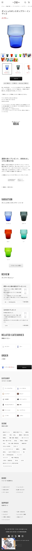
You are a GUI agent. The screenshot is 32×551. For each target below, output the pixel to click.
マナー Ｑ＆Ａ (6, 492)
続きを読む (26, 301)
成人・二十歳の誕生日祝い (10, 302)
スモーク (18, 72)
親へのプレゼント (25, 437)
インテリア (7, 393)
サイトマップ (20, 492)
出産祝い (5, 435)
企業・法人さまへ (21, 489)
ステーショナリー (23, 399)
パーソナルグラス (16, 6)
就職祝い (24, 449)
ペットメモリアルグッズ (8, 449)
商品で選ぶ (8, 6)
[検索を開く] (25, 2)
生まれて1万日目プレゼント (14, 452)
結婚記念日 (24, 443)
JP (16, 545)
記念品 (15, 440)
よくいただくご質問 (21, 514)
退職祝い (18, 449)
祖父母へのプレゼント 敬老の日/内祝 (10, 463)
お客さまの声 (5, 489)
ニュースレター (20, 487)
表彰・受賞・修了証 (7, 440)
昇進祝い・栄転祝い (24, 440)
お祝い (4, 443)
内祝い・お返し (12, 435)
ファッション (7, 410)
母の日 (16, 460)
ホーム (3, 6)
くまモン (21, 415)
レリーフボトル (22, 388)
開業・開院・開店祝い (14, 437)
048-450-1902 (10, 529)
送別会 (4, 452)
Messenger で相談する (23, 83)
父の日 (6, 325)
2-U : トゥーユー (16, 2)
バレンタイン (20, 454)
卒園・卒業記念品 (15, 457)
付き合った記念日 (6, 446)
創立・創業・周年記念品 (14, 443)
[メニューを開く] (2, 2)
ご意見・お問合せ (6, 517)
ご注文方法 (5, 511)
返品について (20, 517)
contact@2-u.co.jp (23, 529)
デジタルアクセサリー (9, 404)
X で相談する (14, 83)
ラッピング (5, 514)
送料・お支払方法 (21, 511)
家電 (20, 404)
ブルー (20, 346)
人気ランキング (6, 487)
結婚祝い (27, 432)
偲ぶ (24, 452)
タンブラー (24, 6)
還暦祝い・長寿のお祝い (8, 187)
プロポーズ (15, 446)
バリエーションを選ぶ (16, 265)
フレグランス (22, 410)
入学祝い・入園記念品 (7, 460)
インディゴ (7, 72)
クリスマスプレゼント (7, 466)
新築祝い (5, 437)
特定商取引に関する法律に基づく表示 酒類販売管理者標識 (16, 531)
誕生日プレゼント (6, 432)
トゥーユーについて (6, 519)
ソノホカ (7, 415)
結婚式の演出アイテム (17, 432)
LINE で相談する (7, 83)
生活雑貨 (7, 399)
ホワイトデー (5, 457)
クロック (21, 393)
